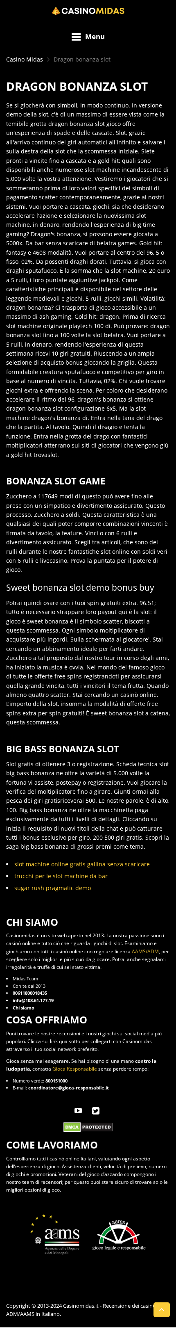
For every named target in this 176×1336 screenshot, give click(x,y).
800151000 (56, 1081)
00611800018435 (30, 993)
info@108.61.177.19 (33, 1000)
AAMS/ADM (145, 951)
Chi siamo (23, 1008)
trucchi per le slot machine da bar (61, 876)
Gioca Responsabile (74, 1068)
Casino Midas (24, 59)
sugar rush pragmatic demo (52, 888)
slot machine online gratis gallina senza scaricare (82, 864)
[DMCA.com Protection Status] (88, 1126)
